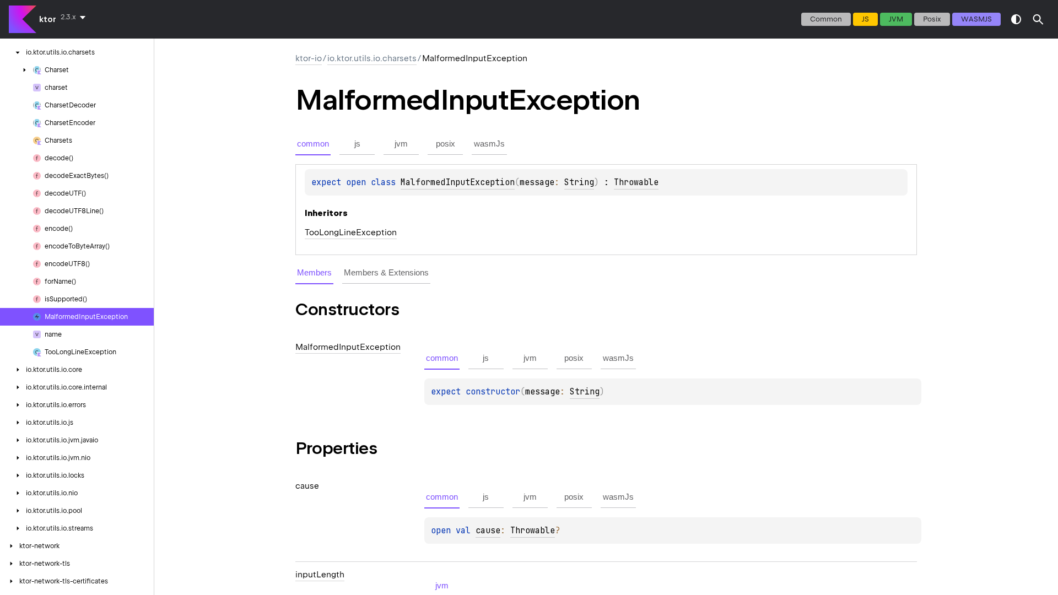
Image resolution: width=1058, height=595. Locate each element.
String (579, 182)
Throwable (636, 182)
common (826, 19)
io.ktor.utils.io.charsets (372, 58)
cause (488, 530)
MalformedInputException (458, 182)
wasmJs (976, 19)
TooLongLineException (351, 232)
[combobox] (75, 17)
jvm (896, 19)
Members (314, 272)
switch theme (1016, 19)
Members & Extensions (386, 272)
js (865, 19)
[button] (1038, 19)
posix (932, 19)
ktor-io (308, 58)
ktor (47, 19)
